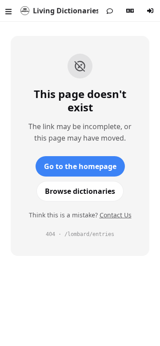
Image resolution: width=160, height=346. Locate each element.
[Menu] (8, 10)
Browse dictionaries (80, 191)
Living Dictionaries (65, 11)
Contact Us (116, 215)
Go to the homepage (80, 166)
